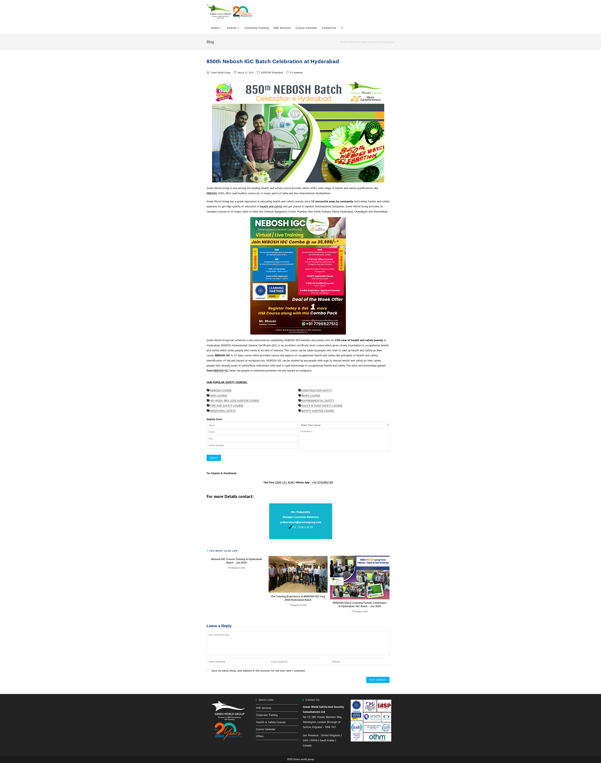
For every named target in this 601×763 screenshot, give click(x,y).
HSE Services (263, 708)
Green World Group (221, 72)
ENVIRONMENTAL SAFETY (318, 400)
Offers (260, 736)
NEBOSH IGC (221, 370)
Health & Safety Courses (271, 722)
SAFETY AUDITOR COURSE (318, 410)
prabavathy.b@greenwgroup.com (300, 522)
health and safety (271, 206)
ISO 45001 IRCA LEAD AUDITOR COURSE (234, 400)
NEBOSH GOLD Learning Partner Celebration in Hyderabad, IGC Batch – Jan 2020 (360, 605)
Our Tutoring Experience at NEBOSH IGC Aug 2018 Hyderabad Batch (298, 598)
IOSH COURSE (218, 395)
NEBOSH (212, 193)
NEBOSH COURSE (221, 390)
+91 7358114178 (302, 527)
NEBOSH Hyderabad (272, 72)
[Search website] (342, 28)
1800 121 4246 (284, 482)
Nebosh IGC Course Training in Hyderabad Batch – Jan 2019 (236, 561)
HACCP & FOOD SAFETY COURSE (322, 405)
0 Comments (296, 72)
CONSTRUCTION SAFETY (317, 390)
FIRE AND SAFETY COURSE (226, 405)
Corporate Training (267, 715)
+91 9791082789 (322, 482)
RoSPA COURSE (311, 395)
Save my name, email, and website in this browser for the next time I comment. (258, 670)
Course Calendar (265, 729)
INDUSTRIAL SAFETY (223, 410)
